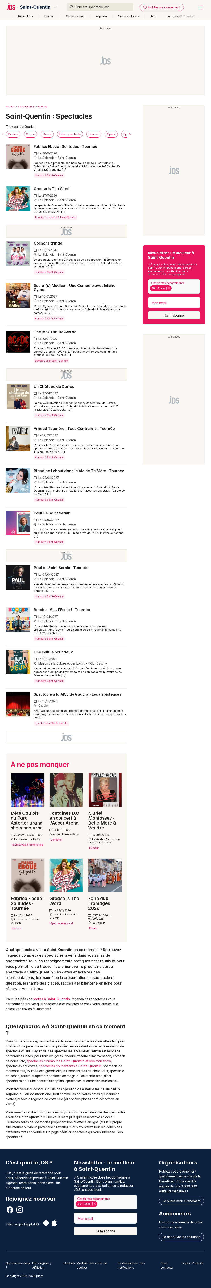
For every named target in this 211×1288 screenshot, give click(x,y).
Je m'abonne (174, 315)
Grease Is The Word (52, 188)
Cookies (69, 1263)
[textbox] (173, 288)
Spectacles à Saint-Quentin (51, 360)
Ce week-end (75, 16)
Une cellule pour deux (53, 652)
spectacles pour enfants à (70, 1066)
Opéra (111, 134)
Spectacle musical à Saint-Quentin (55, 217)
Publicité (198, 1263)
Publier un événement (163, 7)
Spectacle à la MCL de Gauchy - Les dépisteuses (77, 694)
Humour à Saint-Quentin (49, 175)
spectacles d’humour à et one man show (69, 1061)
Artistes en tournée (181, 16)
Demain (49, 16)
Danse (47, 134)
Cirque (30, 134)
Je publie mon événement (181, 1201)
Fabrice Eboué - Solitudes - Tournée (65, 146)
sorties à (51, 999)
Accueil (10, 106)
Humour (94, 134)
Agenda (101, 16)
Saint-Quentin (35, 7)
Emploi (186, 1263)
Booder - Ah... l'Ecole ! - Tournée (62, 609)
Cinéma (13, 134)
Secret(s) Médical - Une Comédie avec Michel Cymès (75, 287)
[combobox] (174, 286)
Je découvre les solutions (181, 1237)
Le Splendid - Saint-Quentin (57, 157)
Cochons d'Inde (48, 243)
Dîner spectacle (70, 134)
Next (130, 134)
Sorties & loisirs (128, 16)
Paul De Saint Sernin (52, 513)
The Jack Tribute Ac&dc (55, 331)
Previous (3, 134)
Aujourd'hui (25, 16)
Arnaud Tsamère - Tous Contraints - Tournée (74, 428)
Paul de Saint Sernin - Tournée (61, 567)
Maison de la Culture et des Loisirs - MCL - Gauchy (72, 663)
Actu (153, 16)
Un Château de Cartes (54, 386)
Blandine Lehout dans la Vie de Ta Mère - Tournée (79, 470)
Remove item (168, 288)
